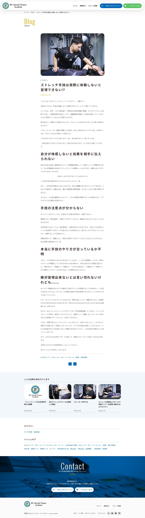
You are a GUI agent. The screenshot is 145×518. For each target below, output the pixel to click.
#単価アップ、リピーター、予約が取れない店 (54, 449)
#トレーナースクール (67, 357)
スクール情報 (92, 6)
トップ (26, 12)
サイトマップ (101, 513)
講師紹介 (83, 6)
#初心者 (26, 449)
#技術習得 (84, 357)
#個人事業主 (112, 445)
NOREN (56, 513)
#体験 (77, 357)
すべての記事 (28, 432)
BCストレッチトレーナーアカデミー (38, 513)
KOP (53, 513)
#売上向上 (73, 449)
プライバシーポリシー (90, 513)
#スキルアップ (45, 357)
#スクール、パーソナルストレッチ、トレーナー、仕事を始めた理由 (56, 445)
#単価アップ (34, 449)
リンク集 (80, 513)
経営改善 (36, 432)
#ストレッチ (55, 357)
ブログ (32, 12)
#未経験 (104, 449)
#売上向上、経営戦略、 (85, 449)
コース (75, 6)
